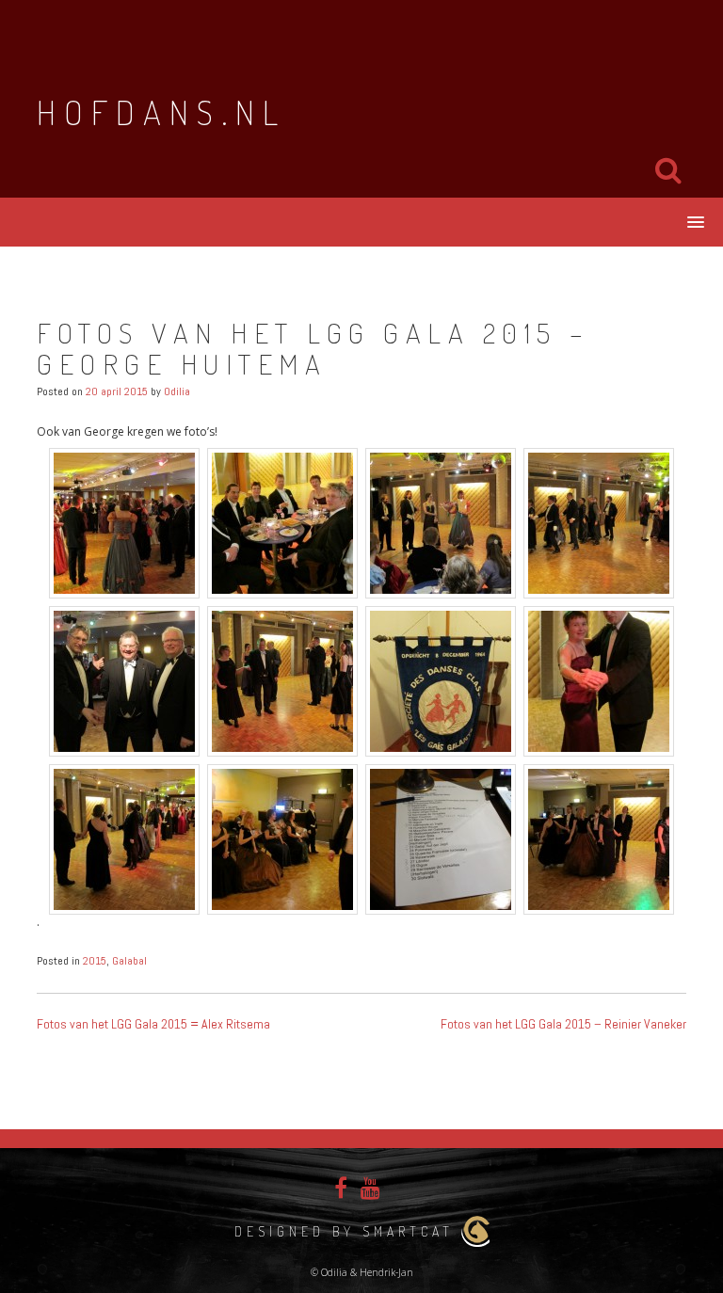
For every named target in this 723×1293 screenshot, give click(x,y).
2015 (94, 960)
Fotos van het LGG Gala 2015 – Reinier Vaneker (563, 1023)
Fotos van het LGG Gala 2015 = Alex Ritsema (153, 1023)
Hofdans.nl (161, 112)
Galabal (129, 960)
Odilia (177, 391)
